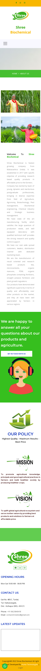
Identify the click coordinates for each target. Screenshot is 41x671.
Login (20, 668)
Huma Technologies (29, 664)
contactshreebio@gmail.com (18, 615)
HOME (14, 73)
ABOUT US (24, 73)
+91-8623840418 (14, 611)
